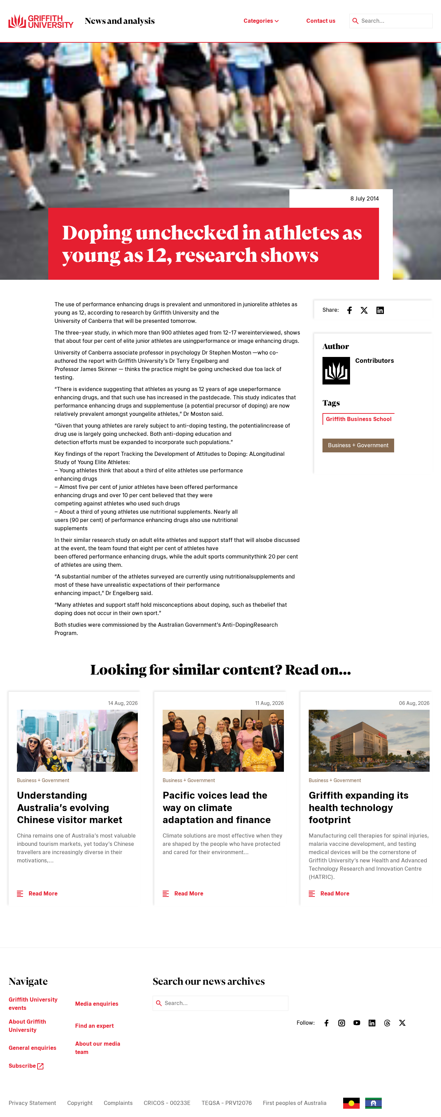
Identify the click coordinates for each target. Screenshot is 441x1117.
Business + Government (358, 445)
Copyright (80, 1103)
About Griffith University (27, 1025)
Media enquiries (97, 1004)
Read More (43, 893)
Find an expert (94, 1026)
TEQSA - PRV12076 (227, 1103)
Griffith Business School (359, 419)
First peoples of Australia (295, 1103)
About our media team (97, 1048)
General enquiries (33, 1048)
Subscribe (23, 1066)
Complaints (118, 1103)
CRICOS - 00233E (167, 1103)
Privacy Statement (32, 1103)
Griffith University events (33, 1003)
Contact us (321, 21)
